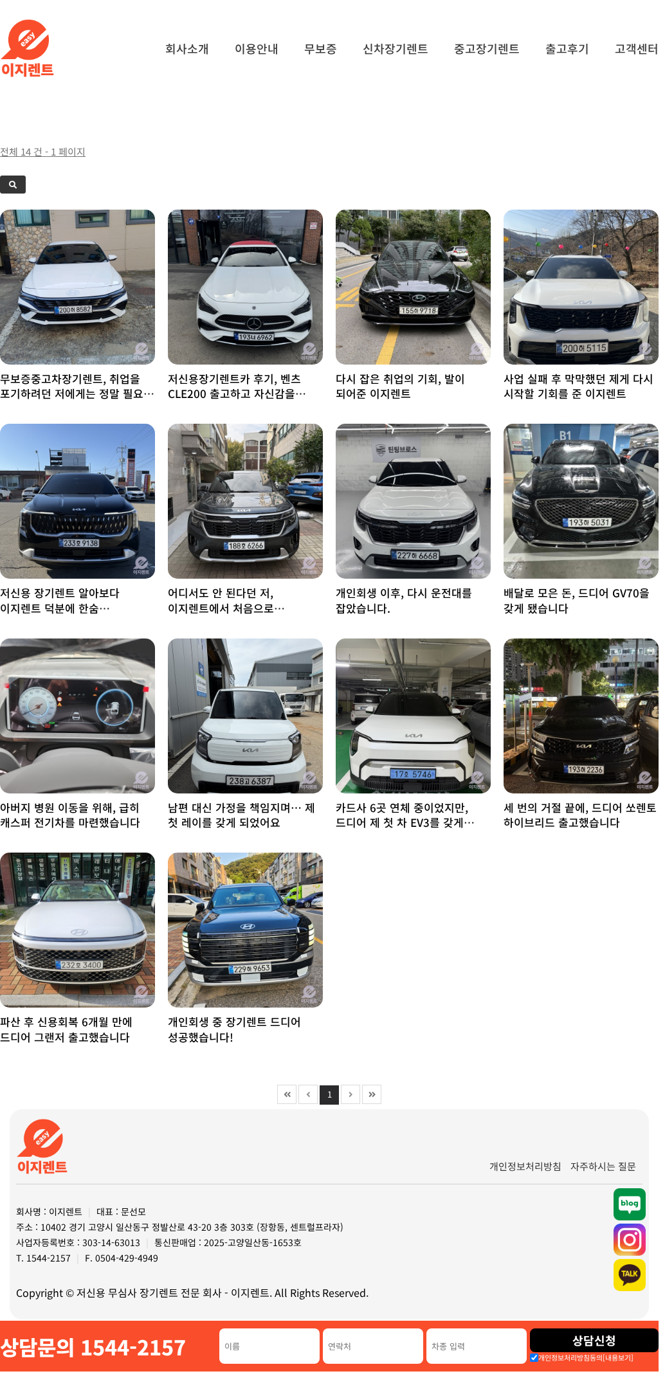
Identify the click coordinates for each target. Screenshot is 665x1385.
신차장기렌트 (395, 48)
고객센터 (637, 48)
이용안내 (256, 48)
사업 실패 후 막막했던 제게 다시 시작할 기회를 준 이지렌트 (578, 386)
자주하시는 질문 (603, 1166)
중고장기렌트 (487, 48)
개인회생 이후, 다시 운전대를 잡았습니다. (404, 600)
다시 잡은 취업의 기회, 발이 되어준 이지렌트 (400, 386)
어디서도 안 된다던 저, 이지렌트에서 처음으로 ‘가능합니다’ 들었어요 (221, 607)
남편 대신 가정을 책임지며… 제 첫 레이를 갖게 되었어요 (241, 815)
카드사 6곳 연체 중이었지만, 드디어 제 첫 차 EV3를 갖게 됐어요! (402, 822)
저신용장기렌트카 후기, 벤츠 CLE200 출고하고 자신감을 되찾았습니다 (234, 393)
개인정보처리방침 (525, 1166)
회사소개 (187, 48)
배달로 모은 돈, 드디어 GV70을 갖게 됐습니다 (577, 600)
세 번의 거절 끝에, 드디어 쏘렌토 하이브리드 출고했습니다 (580, 815)
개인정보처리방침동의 (585, 1357)
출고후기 (567, 48)
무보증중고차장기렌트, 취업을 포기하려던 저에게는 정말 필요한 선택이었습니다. (77, 393)
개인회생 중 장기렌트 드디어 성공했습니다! (234, 1029)
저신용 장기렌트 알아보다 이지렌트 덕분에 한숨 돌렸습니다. (60, 607)
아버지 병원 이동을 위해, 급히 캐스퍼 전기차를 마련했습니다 (70, 815)
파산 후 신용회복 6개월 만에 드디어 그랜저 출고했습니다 (66, 1029)
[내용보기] (618, 1357)
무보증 (320, 48)
